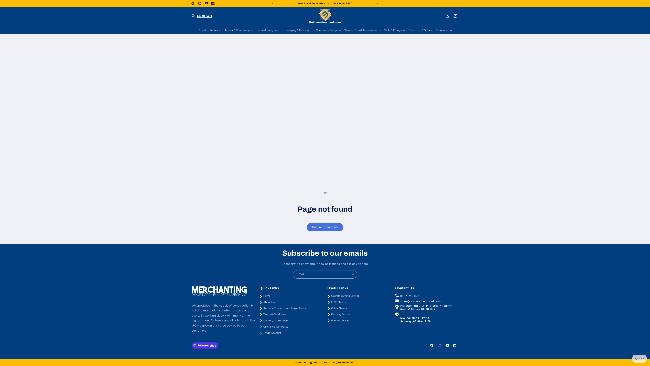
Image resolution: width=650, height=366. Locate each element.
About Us (269, 302)
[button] (202, 16)
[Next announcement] (377, 3)
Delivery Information (275, 320)
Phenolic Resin (340, 320)
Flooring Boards (340, 314)
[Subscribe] (353, 274)
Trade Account (272, 333)
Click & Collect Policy (275, 327)
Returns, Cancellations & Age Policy (284, 308)
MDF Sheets (338, 302)
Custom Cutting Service (345, 296)
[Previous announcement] (272, 3)
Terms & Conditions (274, 314)
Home (266, 296)
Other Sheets (339, 308)
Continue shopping (325, 227)
